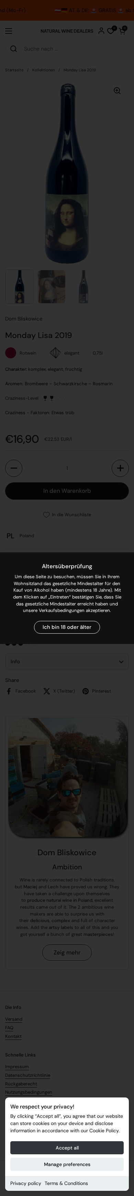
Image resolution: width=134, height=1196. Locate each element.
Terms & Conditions (66, 1183)
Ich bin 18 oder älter (67, 627)
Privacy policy (25, 1183)
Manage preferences (67, 1164)
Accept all (67, 1148)
